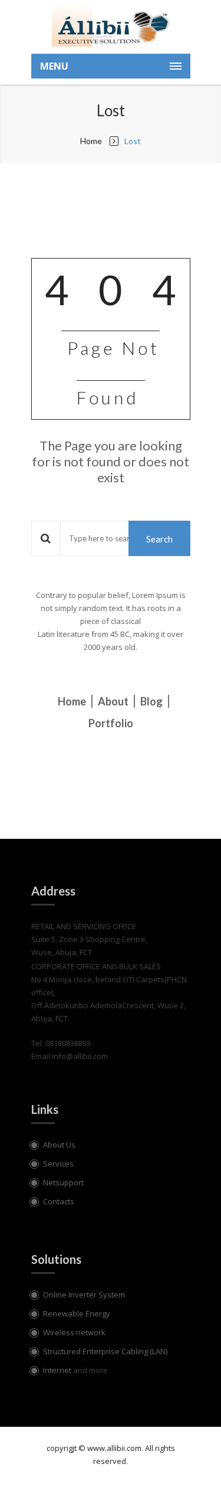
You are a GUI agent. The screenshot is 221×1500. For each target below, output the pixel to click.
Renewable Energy (76, 1313)
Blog (151, 701)
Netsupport (63, 1182)
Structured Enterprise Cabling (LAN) (105, 1351)
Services (58, 1163)
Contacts (58, 1201)
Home (91, 141)
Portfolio (110, 723)
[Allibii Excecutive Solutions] (110, 24)
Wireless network (74, 1332)
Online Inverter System (84, 1294)
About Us (59, 1144)
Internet (58, 1370)
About (113, 701)
